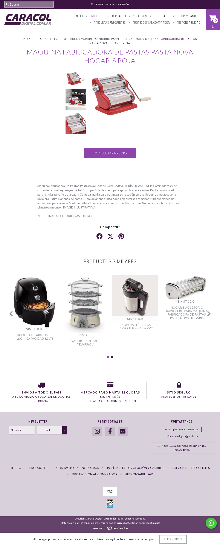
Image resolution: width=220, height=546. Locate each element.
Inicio (79, 16)
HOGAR (39, 39)
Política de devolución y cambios (176, 16)
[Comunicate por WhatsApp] (211, 523)
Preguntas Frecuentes (109, 22)
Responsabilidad (188, 22)
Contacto (119, 16)
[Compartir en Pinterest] (121, 236)
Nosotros (139, 16)
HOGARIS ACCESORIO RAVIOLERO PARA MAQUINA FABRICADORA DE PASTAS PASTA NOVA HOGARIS (187, 313)
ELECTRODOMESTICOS (62, 39)
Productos (97, 16)
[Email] (123, 431)
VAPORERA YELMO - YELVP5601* (85, 342)
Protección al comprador (151, 22)
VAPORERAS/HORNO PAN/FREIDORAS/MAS (111, 39)
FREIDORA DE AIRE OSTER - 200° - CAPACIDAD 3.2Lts (35, 336)
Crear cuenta (103, 4)
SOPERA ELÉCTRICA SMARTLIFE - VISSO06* (136, 326)
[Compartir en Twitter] (110, 236)
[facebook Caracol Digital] (110, 431)
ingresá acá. (123, 522)
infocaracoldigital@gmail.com (182, 436)
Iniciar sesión (121, 4)
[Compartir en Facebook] (99, 236)
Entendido (173, 539)
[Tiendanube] (110, 529)
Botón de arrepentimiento (145, 522)
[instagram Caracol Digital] (97, 431)
